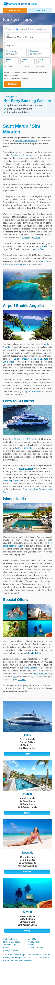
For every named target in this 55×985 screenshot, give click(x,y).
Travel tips (40, 10)
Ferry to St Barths (18, 401)
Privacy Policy (34, 941)
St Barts (36, 237)
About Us (32, 939)
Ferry (27, 734)
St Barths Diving (27, 918)
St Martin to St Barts (23, 439)
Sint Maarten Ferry (27, 747)
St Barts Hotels (27, 801)
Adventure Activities (27, 865)
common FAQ (38, 249)
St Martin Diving (27, 921)
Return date (34, 51)
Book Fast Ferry (10, 939)
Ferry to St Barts (27, 742)
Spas (21, 862)
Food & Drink (25, 859)
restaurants (21, 263)
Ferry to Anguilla (27, 739)
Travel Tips (47, 246)
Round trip (23, 29)
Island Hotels (14, 499)
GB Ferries (8, 361)
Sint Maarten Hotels (27, 806)
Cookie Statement (35, 947)
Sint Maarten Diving (27, 924)
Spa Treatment (40, 673)
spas (13, 263)
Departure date (11, 51)
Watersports (30, 862)
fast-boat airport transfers (26, 140)
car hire (44, 260)
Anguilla (25, 237)
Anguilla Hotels (27, 798)
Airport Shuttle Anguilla (23, 305)
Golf (14, 676)
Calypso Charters (39, 358)
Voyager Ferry (26, 468)
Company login (9, 944)
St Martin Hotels (27, 804)
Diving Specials (30, 667)
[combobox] (15, 54)
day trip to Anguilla (32, 391)
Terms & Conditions (11, 941)
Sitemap (6, 947)
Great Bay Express (12, 480)
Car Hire (22, 679)
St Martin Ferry (27, 745)
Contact (31, 944)
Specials (27, 852)
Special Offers (15, 599)
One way (11, 29)
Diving (23, 856)
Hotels (27, 793)
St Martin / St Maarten (22, 155)
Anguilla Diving (27, 915)
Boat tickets (15, 10)
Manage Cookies (10, 950)
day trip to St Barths (23, 447)
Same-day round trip (39, 29)
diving (5, 263)
